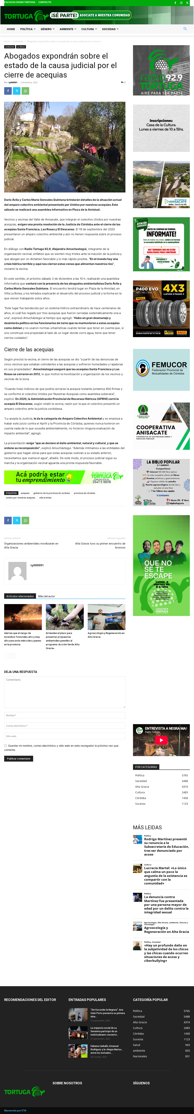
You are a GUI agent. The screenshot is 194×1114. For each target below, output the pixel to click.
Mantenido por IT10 (15, 1110)
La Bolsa (21, 46)
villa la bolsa (45, 497)
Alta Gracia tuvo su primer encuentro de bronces (100, 545)
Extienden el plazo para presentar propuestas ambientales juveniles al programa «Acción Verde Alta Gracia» (62, 641)
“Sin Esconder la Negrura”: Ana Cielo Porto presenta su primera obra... (108, 1013)
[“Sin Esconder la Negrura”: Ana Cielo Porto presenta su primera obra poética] (78, 1014)
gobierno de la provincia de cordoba (52, 493)
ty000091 (13, 82)
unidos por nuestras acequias (20, 497)
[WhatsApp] (25, 91)
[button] (185, 28)
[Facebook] (175, 3)
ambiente (18, 41)
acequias (25, 493)
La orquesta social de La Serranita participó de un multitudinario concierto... (105, 1031)
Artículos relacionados (20, 596)
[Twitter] (187, 3)
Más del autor (46, 596)
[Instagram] (181, 3)
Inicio (7, 41)
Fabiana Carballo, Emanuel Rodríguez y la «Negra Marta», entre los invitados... (106, 1049)
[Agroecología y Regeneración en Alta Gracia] (106, 617)
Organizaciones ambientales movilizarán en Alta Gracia (31, 545)
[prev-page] (6, 655)
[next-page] (12, 655)
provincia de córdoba (84, 493)
